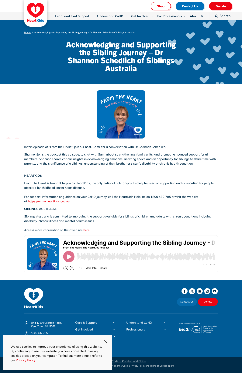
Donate (221, 6)
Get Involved (140, 16)
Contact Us (190, 6)
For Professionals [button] (169, 16)
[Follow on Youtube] (215, 291)
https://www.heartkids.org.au (49, 201)
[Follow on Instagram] (207, 291)
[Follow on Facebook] (185, 291)
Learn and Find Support (72, 16)
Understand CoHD (110, 16)
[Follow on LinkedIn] (200, 291)
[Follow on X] (192, 291)
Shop (160, 6)
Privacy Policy (137, 365)
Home (27, 32)
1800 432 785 (39, 333)
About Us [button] (196, 16)
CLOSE (105, 341)
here (86, 230)
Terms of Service (158, 365)
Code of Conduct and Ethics (129, 361)
